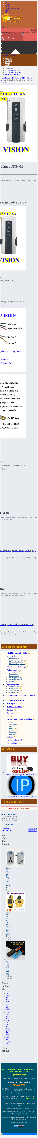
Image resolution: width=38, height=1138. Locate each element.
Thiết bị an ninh (12, 670)
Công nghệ (11, 656)
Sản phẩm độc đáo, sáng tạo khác (19, 719)
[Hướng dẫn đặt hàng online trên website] (22, 772)
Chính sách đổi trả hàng (8, 1015)
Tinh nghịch (12, 724)
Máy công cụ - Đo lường (16, 667)
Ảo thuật (10, 737)
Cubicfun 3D (12, 730)
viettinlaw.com (25, 1122)
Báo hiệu (11, 681)
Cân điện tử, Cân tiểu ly (15, 700)
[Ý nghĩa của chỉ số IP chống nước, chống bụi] (22, 794)
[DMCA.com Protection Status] (19, 1126)
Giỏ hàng (4, 27)
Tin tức (7, 63)
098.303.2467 (32, 831)
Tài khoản (8, 10)
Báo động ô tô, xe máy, (15, 678)
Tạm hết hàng (12, 743)
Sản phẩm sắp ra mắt (14, 740)
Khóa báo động (13, 674)
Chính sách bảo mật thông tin (8, 1006)
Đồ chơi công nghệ (14, 658)
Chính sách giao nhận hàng (8, 1024)
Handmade (12, 732)
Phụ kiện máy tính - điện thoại (17, 660)
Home (3, 78)
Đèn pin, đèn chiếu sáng (16, 662)
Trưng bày (12, 734)
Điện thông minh (17, 78)
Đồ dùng (11, 728)
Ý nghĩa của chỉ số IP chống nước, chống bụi (22, 796)
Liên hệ (7, 12)
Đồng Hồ (10, 710)
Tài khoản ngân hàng (12, 74)
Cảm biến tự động (14, 686)
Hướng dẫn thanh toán (12, 8)
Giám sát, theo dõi (14, 672)
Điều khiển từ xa (14, 692)
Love (10, 726)
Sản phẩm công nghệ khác (17, 664)
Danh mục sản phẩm (8, 55)
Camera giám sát (14, 676)
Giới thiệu (8, 4)
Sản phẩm (8, 6)
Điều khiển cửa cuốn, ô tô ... (17, 653)
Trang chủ (8, 2)
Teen (9, 722)
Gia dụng (10, 713)
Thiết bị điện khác (14, 690)
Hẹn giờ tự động (13, 688)
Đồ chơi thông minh (14, 707)
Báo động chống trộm (15, 679)
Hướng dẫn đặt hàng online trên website (20, 775)
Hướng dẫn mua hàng (12, 70)
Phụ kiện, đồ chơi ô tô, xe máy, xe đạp (21, 695)
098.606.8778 (23, 808)
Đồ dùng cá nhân (13, 704)
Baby (8, 716)
